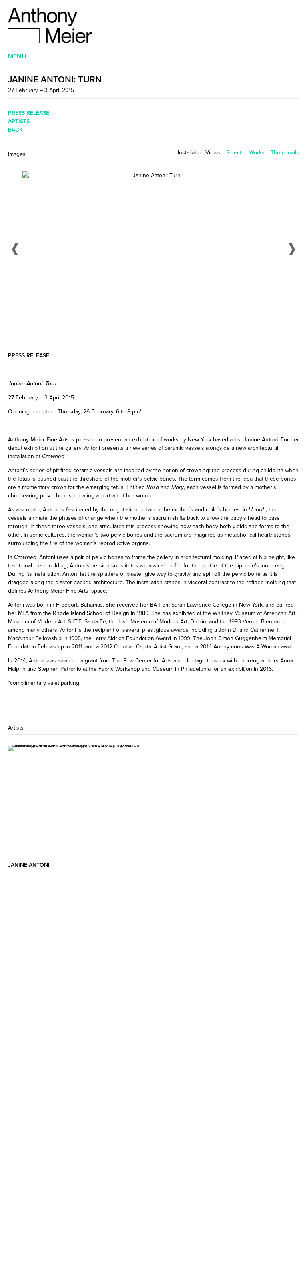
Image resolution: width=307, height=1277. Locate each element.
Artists (19, 121)
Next (292, 249)
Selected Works (245, 153)
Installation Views (199, 153)
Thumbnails (285, 153)
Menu (17, 56)
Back (15, 130)
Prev (15, 249)
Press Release (28, 113)
